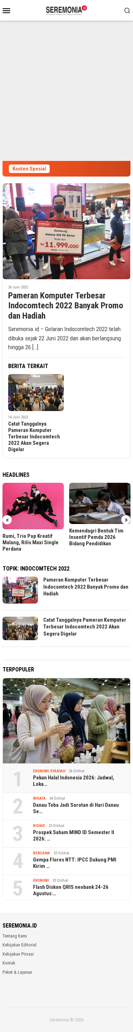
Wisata (39, 798)
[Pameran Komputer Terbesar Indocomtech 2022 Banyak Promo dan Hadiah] (66, 231)
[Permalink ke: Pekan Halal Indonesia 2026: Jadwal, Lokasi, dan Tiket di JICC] (66, 721)
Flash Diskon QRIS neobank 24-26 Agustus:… (71, 890)
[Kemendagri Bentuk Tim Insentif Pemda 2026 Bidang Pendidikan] (100, 503)
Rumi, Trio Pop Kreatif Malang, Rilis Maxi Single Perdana (30, 542)
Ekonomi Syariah (49, 771)
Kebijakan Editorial (19, 944)
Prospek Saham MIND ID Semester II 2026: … (73, 835)
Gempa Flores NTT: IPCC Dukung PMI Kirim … (74, 863)
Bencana (41, 853)
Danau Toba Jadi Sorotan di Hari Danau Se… (76, 808)
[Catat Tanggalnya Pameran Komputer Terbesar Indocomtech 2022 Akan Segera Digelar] (36, 392)
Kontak (8, 963)
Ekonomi (41, 880)
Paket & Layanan (17, 972)
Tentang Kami (14, 936)
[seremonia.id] (66, 9)
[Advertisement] (66, 90)
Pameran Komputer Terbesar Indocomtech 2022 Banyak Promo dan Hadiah (65, 306)
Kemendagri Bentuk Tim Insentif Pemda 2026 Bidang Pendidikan (96, 537)
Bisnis (39, 825)
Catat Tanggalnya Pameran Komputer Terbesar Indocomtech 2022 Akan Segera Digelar (34, 437)
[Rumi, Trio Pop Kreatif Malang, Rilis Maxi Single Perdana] (33, 506)
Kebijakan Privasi (18, 954)
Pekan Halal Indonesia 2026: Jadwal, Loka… (73, 780)
